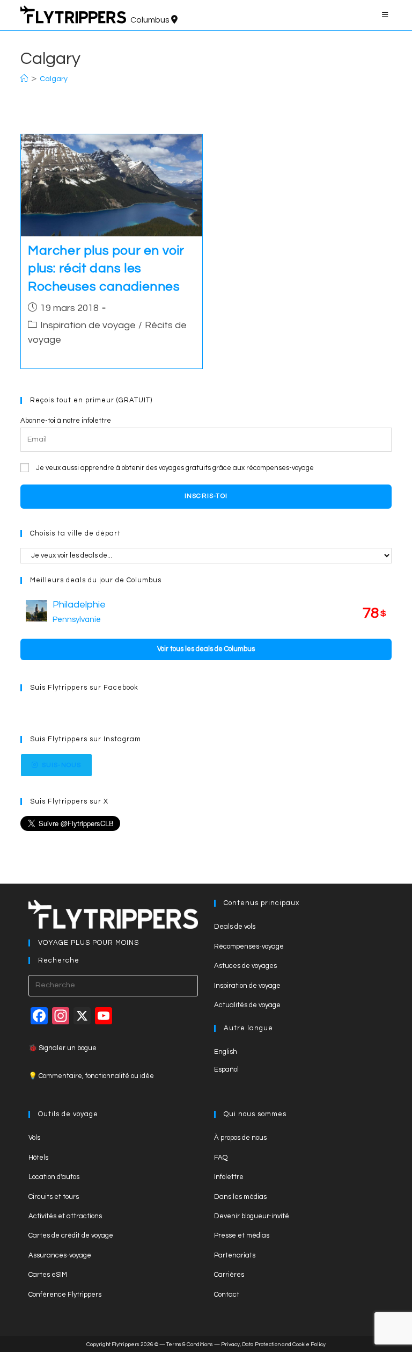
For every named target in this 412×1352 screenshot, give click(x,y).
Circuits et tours (53, 1197)
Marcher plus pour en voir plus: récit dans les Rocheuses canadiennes (106, 268)
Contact (226, 1294)
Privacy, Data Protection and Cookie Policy (273, 1344)
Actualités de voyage (247, 1005)
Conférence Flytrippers (64, 1294)
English (225, 1051)
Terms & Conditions (189, 1344)
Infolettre (229, 1177)
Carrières (229, 1274)
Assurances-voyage (59, 1255)
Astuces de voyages (245, 966)
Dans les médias (240, 1197)
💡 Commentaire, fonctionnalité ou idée (91, 1076)
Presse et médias (241, 1235)
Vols (34, 1137)
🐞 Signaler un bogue (62, 1048)
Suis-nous (62, 765)
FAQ (220, 1157)
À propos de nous (240, 1137)
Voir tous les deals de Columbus (206, 649)
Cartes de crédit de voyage (70, 1235)
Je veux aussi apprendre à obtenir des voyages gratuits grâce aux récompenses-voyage (175, 468)
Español (226, 1069)
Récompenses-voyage (249, 946)
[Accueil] (24, 79)
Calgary (54, 79)
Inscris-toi (206, 496)
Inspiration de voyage (88, 325)
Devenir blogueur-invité (251, 1216)
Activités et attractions (65, 1216)
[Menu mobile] (387, 15)
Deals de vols (234, 926)
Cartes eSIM (47, 1274)
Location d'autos (53, 1177)
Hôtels (38, 1157)
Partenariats (234, 1255)
